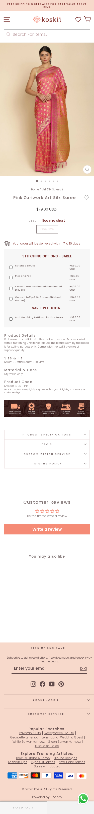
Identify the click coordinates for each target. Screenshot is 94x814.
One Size (47, 229)
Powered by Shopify (47, 797)
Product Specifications (47, 434)
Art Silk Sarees (52, 189)
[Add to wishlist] (86, 197)
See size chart (53, 220)
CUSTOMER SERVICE (46, 714)
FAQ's (47, 444)
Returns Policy (47, 463)
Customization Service (47, 454)
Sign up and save (48, 648)
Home (35, 189)
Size (47, 220)
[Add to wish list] (78, 19)
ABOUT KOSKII (45, 700)
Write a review (47, 529)
